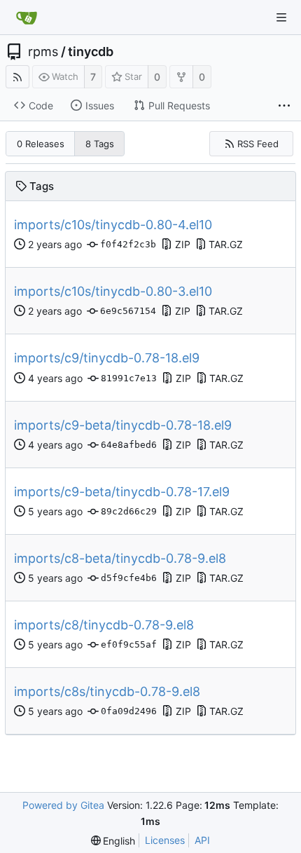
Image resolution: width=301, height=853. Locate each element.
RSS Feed (258, 143)
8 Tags (99, 143)
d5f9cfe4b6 (129, 578)
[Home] (26, 17)
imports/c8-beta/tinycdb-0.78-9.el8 (120, 558)
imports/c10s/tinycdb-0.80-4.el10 (113, 224)
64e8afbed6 (129, 444)
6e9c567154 (128, 311)
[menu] (113, 841)
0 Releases (40, 143)
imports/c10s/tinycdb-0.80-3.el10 (113, 291)
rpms (43, 52)
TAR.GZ (226, 244)
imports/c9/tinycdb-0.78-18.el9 (107, 357)
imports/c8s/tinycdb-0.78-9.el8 (107, 691)
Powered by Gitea (63, 805)
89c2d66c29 (129, 511)
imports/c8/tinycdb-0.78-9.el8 (104, 624)
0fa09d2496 (129, 711)
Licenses (165, 840)
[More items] (284, 106)
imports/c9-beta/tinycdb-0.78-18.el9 (123, 425)
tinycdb (90, 52)
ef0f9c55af (129, 644)
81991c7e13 (129, 378)
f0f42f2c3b (128, 244)
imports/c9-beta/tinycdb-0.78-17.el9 (122, 491)
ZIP (182, 244)
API (202, 840)
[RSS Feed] (17, 76)
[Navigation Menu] (281, 17)
